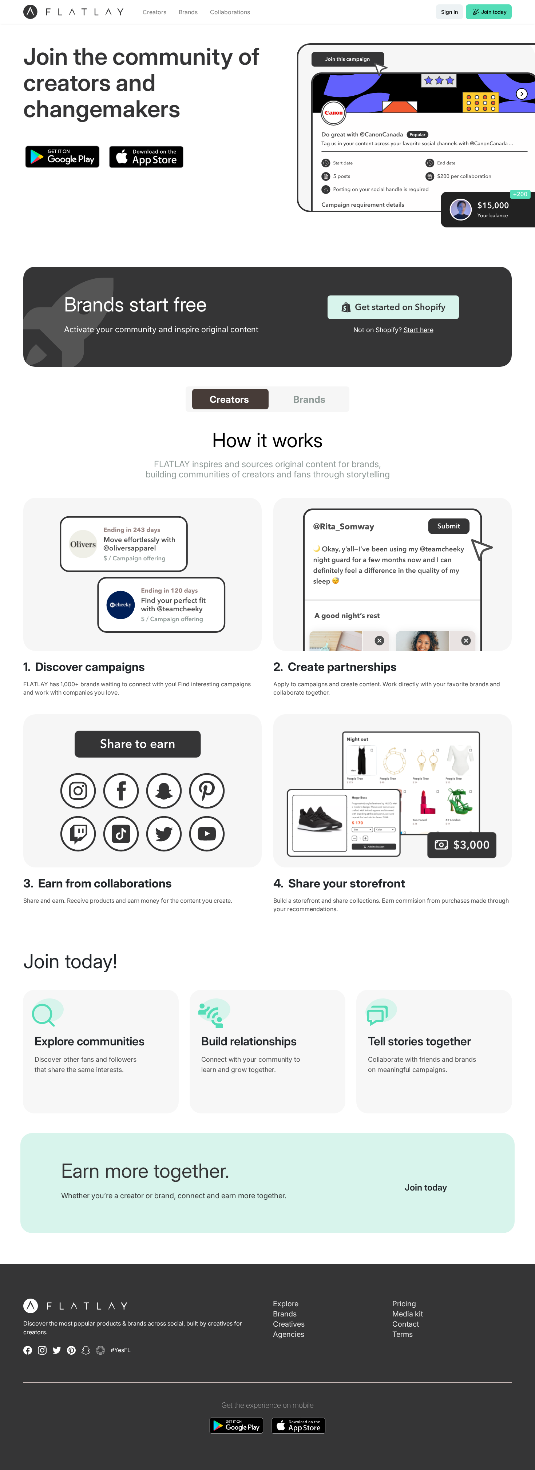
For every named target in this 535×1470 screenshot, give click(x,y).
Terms (402, 1334)
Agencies (288, 1334)
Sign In (449, 12)
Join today (494, 12)
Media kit (407, 1314)
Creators (154, 12)
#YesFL (121, 1350)
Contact (405, 1324)
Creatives (289, 1324)
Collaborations (230, 12)
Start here (418, 330)
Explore (285, 1303)
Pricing (404, 1303)
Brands (188, 12)
